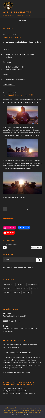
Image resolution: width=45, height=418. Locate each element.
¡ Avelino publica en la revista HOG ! (19, 95)
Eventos (32, 284)
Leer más (30, 415)
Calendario (9, 284)
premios (8, 288)
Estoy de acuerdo (17, 415)
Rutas (34, 288)
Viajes (17, 292)
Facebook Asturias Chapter (18, 268)
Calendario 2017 (9, 84)
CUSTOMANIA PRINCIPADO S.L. (15, 388)
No (25, 415)
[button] (4, 247)
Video (26, 292)
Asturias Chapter (17, 12)
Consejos (21, 284)
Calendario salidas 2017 (13, 37)
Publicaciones (21, 288)
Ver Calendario (35, 247)
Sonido (7, 292)
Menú (24, 20)
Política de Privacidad (23, 352)
